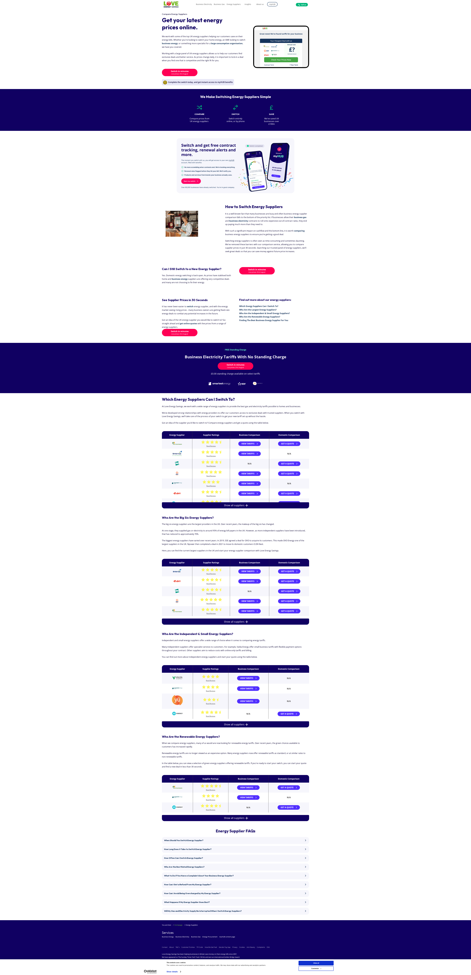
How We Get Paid (211, 947)
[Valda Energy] (177, 680)
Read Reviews (211, 446)
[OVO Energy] (177, 465)
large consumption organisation (227, 43)
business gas (300, 217)
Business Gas (196, 937)
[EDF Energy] (177, 474)
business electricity (238, 221)
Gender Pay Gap (224, 947)
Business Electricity (182, 937)
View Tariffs (248, 443)
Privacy (234, 947)
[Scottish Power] (177, 445)
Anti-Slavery (251, 947)
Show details (172, 972)
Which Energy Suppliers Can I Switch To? (258, 306)
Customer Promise (188, 947)
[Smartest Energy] (177, 484)
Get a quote (287, 443)
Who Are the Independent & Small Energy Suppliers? (264, 313)
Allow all (316, 963)
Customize (315, 968)
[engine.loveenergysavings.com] (235, 166)
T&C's (178, 947)
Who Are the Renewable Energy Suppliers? (259, 316)
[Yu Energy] (177, 706)
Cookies (242, 947)
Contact (164, 947)
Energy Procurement (209, 937)
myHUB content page (227, 937)
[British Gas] (177, 572)
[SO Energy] (177, 716)
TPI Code (199, 947)
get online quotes (188, 323)
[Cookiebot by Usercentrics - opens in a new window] (150, 972)
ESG (268, 947)
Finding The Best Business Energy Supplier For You (263, 320)
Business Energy (168, 937)
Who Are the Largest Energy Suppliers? (258, 309)
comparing (299, 230)
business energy (170, 43)
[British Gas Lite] (177, 456)
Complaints (261, 947)
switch (190, 306)
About (171, 947)
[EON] (177, 494)
